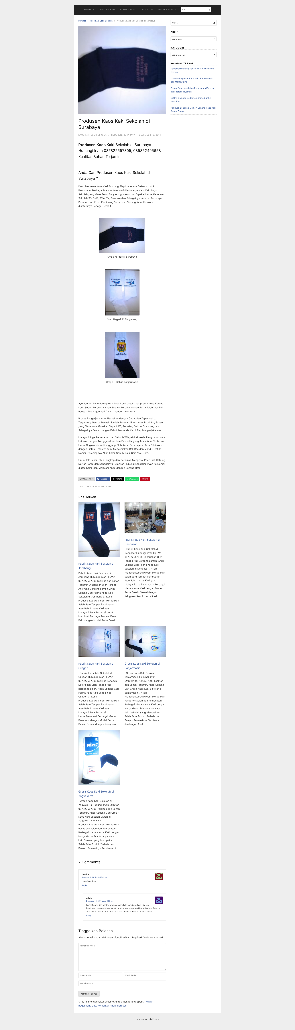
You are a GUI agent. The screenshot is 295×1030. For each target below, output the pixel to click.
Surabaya (129, 135)
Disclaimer (146, 9)
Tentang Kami (107, 9)
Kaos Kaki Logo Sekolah (101, 21)
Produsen (116, 135)
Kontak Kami (127, 9)
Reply (84, 885)
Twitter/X (118, 479)
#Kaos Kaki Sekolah (99, 486)
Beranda (89, 9)
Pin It (146, 479)
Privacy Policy (167, 9)
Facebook (103, 479)
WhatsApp (133, 479)
